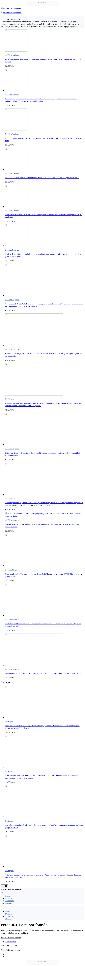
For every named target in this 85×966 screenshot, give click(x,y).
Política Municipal (12, 520)
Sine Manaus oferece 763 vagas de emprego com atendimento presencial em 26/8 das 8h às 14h (43, 673)
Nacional (8, 898)
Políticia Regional (12, 299)
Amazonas (9, 900)
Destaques (9, 721)
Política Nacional (12, 55)
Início (7, 896)
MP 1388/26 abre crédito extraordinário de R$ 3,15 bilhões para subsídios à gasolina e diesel (42, 177)
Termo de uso (10, 941)
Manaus (8, 903)
